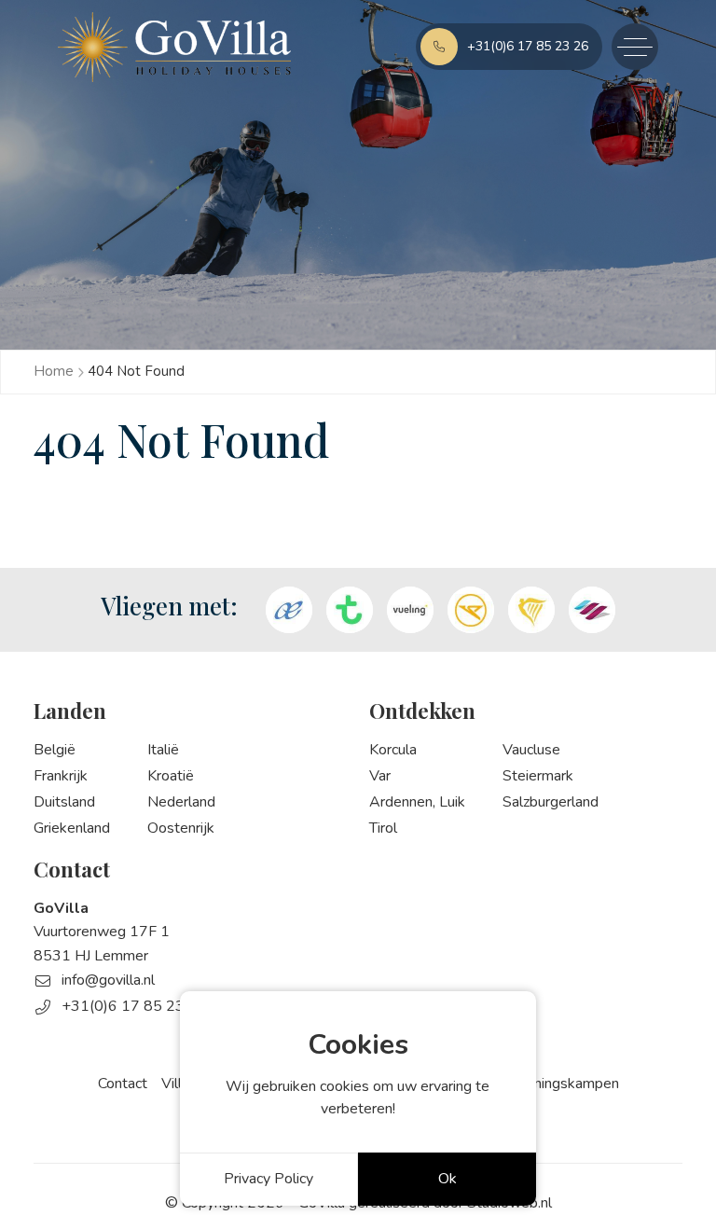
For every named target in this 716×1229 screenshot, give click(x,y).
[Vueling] (410, 610)
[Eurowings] (592, 610)
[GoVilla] (174, 47)
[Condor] (471, 610)
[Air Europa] (289, 610)
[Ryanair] (531, 610)
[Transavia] (349, 610)
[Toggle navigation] (635, 46)
